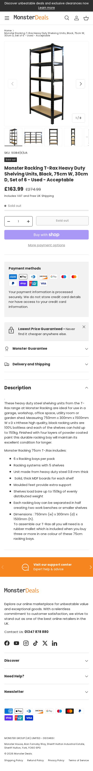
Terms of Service (79, 760)
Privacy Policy (56, 760)
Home (7, 30)
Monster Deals (23, 753)
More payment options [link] (46, 245)
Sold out (62, 221)
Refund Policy (35, 760)
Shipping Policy (13, 760)
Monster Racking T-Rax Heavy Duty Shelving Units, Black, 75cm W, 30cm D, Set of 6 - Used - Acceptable (44, 34)
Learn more (46, 8)
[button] (86, 18)
